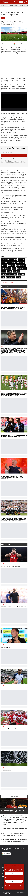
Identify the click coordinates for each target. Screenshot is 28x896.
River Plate (4, 274)
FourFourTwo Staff (10, 18)
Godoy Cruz (22, 259)
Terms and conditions (6, 859)
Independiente (5, 262)
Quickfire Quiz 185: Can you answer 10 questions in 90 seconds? (13, 810)
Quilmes (9, 271)
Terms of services (16, 158)
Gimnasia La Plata (20, 265)
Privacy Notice (18, 160)
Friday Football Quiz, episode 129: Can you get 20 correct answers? (15, 829)
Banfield (13, 262)
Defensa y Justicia (6, 268)
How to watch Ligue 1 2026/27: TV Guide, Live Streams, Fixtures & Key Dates (14, 834)
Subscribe (21, 1)
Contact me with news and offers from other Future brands (14, 877)
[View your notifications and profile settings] (14, 2)
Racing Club (16, 271)
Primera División (10, 277)
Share (4, 43)
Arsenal (18, 277)
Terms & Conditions (12, 886)
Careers (3, 873)
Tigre (3, 277)
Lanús (13, 268)
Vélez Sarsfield (5, 259)
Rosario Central (13, 274)
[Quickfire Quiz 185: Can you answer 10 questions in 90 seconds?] (14, 806)
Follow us (17, 43)
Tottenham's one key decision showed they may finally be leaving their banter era (15, 840)
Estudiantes (14, 259)
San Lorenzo (22, 274)
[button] (1, 2)
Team (3, 8)
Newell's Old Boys (21, 268)
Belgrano (4, 265)
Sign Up (14, 881)
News (3, 18)
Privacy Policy (18, 885)
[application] (14, 101)
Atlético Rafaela (21, 262)
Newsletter (24, 43)
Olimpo (4, 271)
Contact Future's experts (7, 862)
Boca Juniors (11, 265)
